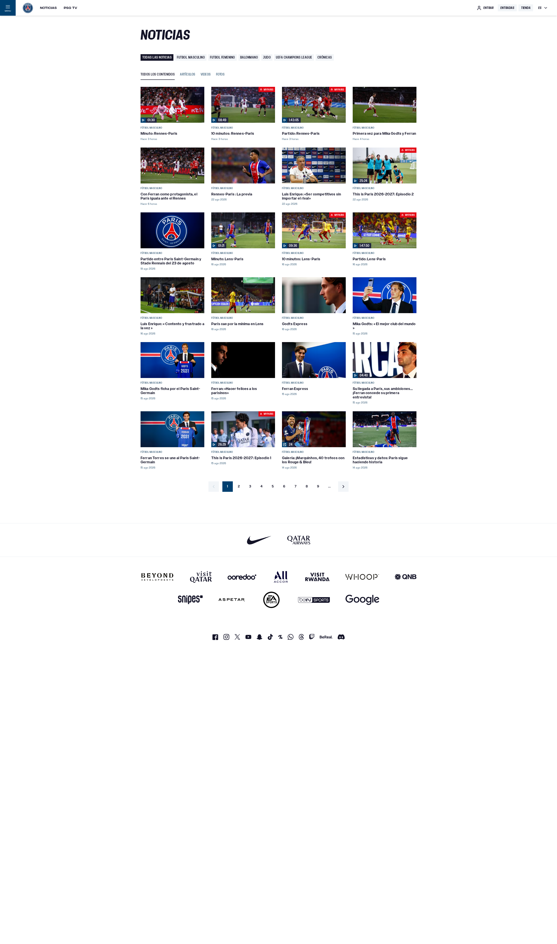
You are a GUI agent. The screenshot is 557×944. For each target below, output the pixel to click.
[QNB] (405, 577)
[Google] (362, 600)
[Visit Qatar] (201, 577)
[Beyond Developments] (157, 577)
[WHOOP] (362, 577)
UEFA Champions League (294, 57)
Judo (267, 57)
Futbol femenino (222, 57)
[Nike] (259, 540)
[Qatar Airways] (298, 540)
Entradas (507, 8)
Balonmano (249, 57)
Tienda (525, 8)
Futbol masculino (191, 57)
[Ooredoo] (242, 577)
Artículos (187, 74)
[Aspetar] (231, 600)
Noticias (48, 8)
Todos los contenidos (158, 74)
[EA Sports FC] (271, 600)
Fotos (220, 74)
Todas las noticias (157, 57)
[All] (281, 577)
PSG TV (70, 8)
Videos (206, 74)
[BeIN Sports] (314, 600)
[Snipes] (190, 600)
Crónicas (324, 57)
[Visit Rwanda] (317, 577)
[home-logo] (28, 8)
